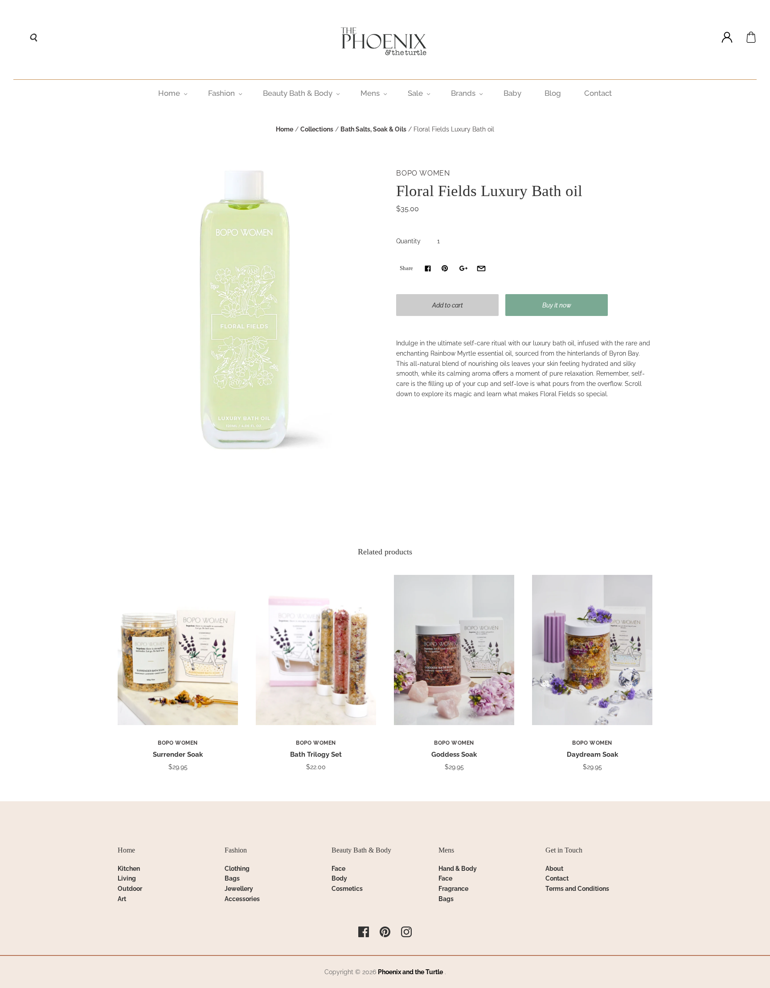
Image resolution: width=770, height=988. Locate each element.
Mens (370, 93)
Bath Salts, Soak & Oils (373, 129)
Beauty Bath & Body (297, 93)
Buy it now (556, 305)
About (554, 868)
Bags (232, 878)
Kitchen (129, 868)
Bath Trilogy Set (316, 754)
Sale (415, 93)
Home (169, 93)
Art (122, 898)
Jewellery (239, 888)
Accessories (242, 898)
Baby (512, 93)
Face (338, 868)
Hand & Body (457, 868)
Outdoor (130, 888)
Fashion (221, 93)
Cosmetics (347, 888)
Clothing (237, 868)
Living (127, 878)
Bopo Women (423, 173)
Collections (316, 129)
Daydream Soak (592, 754)
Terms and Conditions (577, 888)
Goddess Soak (454, 754)
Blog (553, 93)
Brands (463, 93)
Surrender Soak (178, 754)
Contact (598, 93)
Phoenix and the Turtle (410, 972)
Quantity (408, 241)
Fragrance (453, 888)
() (751, 37)
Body (339, 878)
